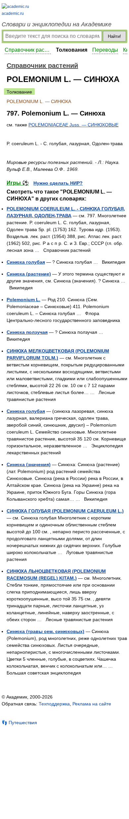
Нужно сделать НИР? (58, 183)
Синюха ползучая (27, 332)
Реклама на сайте (91, 703)
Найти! (114, 36)
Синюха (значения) (29, 464)
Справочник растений (28, 50)
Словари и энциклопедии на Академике (56, 24)
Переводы (105, 50)
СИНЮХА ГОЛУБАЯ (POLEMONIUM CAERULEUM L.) (65, 511)
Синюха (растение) (29, 274)
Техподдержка (54, 703)
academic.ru (13, 13)
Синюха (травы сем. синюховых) (45, 631)
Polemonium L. (23, 299)
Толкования (71, 50)
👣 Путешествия (19, 722)
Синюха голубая (26, 262)
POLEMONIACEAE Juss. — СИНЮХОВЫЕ (73, 124)
